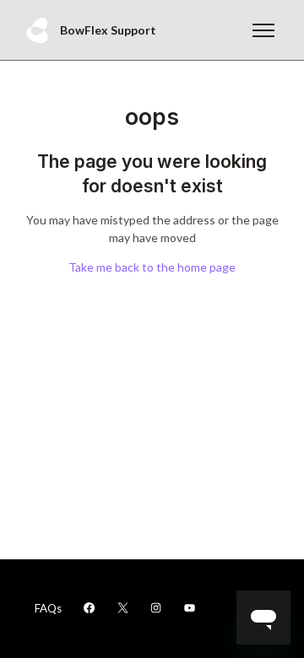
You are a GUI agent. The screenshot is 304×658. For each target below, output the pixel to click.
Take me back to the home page (152, 267)
